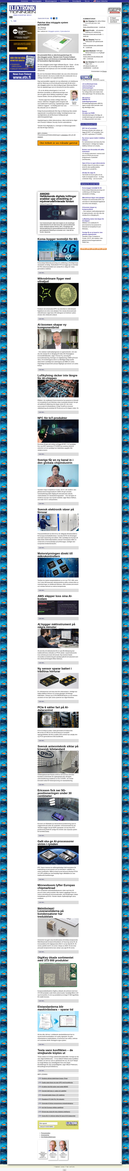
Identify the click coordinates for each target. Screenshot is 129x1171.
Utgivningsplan (37, 1)
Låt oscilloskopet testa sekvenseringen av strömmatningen (89, 86)
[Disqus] (58, 168)
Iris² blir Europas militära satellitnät (52, 1107)
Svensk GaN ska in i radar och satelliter (54, 1091)
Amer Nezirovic (90, 50)
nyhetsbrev (64, 135)
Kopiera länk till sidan (43, 18)
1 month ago (102, 27)
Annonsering (45, 1135)
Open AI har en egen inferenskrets (93, 163)
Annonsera (24, 1)
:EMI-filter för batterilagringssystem (89, 99)
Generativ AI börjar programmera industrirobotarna (57, 1103)
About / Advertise (102, 1)
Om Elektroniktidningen (48, 1137)
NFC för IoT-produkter (89, 128)
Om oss (87, 1)
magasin (40, 137)
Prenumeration (45, 1133)
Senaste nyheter (90, 184)
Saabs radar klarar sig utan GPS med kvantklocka (57, 1082)
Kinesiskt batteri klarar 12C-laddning (53, 1095)
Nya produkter (89, 124)
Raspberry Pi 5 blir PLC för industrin (53, 1099)
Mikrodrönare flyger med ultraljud (93, 197)
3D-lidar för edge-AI (88, 173)
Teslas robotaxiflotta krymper (90, 27)
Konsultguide (76, 1)
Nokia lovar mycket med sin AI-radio (92, 34)
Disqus (104, 71)
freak (87, 30)
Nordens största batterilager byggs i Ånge (55, 1078)
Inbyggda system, (54, 31)
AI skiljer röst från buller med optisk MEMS (55, 1086)
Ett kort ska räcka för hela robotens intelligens (56, 1111)
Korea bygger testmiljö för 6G (92, 188)
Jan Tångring (89, 21)
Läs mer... (42, 272)
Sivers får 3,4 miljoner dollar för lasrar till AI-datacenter (58, 1116)
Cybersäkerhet (65, 31)
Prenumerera (64, 1)
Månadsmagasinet (51, 1)
